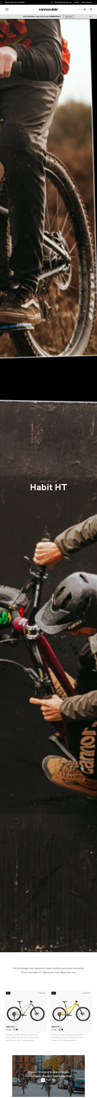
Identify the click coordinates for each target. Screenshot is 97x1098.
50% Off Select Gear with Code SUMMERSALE (42, 16)
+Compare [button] (41, 993)
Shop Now (68, 17)
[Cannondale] (48, 9)
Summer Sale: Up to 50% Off (14, 2)
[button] (14, 1029)
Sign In (84, 2)
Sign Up (89, 2)
